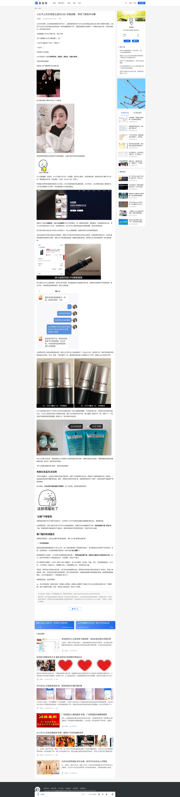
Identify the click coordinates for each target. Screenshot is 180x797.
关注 (128, 41)
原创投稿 (141, 3)
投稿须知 (83, 788)
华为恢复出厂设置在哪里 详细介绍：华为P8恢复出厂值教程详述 (136, 186)
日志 (79, 3)
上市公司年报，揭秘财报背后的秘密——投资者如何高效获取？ (136, 136)
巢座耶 (57, 790)
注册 (134, 3)
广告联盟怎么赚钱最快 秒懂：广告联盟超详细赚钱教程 (84, 714)
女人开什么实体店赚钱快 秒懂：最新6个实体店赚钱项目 (60, 733)
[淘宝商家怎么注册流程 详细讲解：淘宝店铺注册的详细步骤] (48, 645)
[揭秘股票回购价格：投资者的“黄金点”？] (123, 128)
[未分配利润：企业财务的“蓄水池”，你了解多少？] (123, 154)
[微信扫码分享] (99, 794)
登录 (130, 3)
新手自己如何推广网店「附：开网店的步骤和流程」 (136, 221)
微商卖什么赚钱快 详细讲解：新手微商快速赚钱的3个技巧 (136, 195)
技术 (69, 3)
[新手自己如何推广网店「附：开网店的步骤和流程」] (123, 222)
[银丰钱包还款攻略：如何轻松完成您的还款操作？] (123, 146)
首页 (54, 3)
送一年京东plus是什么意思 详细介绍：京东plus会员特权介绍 (136, 178)
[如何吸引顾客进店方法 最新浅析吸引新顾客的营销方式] (75, 665)
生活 (74, 3)
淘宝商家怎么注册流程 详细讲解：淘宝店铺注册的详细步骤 (86, 639)
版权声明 (53, 788)
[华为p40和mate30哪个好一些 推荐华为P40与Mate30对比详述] (123, 204)
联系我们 (75, 788)
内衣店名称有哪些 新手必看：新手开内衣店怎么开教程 (84, 761)
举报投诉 (68, 788)
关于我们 (61, 788)
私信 (136, 41)
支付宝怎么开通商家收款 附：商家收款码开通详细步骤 (59, 686)
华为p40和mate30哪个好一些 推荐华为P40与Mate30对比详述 (136, 204)
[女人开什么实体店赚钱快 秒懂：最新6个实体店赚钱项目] (75, 741)
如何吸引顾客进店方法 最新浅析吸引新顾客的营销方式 (59, 657)
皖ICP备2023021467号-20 (73, 790)
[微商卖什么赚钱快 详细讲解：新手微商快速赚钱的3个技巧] (123, 196)
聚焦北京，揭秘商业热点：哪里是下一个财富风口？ (136, 163)
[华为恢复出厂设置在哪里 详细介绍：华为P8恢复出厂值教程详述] (123, 187)
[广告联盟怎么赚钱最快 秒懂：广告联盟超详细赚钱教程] (48, 720)
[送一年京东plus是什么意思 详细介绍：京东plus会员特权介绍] (123, 178)
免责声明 (46, 788)
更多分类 (61, 3)
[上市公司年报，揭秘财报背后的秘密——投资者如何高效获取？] (123, 137)
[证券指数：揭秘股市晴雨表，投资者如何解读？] (123, 119)
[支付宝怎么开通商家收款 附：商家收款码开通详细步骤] (75, 694)
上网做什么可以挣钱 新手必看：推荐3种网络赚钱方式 (136, 213)
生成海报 (93, 794)
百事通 (38, 19)
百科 (60, 19)
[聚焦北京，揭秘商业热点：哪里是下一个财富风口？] (123, 163)
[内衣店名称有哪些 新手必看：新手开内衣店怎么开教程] (48, 767)
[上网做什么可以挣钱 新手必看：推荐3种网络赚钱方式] (123, 213)
